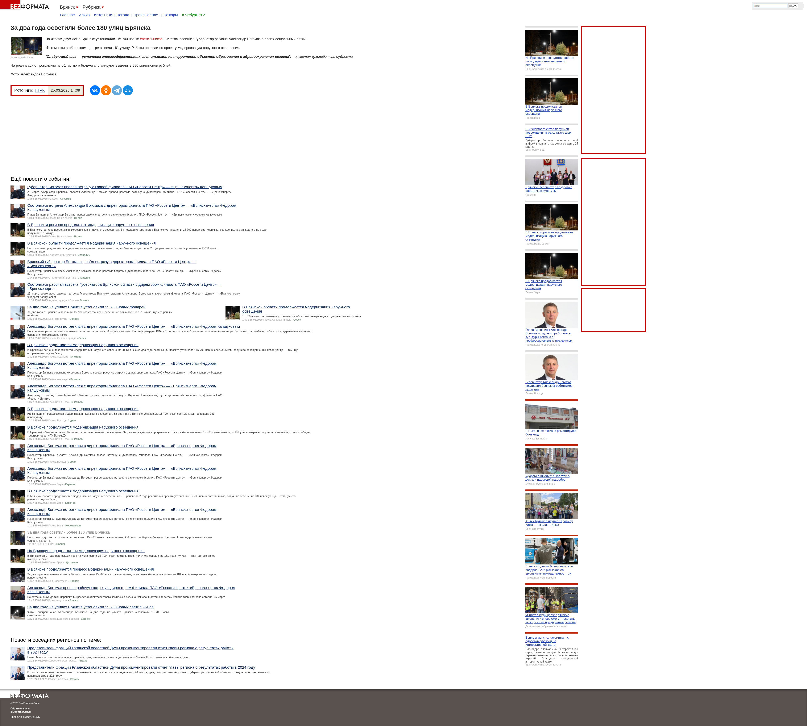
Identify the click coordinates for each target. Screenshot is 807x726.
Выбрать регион (21, 711)
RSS (37, 716)
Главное (67, 15)
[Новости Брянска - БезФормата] (25, 5)
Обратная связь (20, 708)
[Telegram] (117, 90)
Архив (84, 15)
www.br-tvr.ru (25, 57)
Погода (122, 15)
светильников (151, 39)
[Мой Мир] (128, 90)
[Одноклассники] (106, 90)
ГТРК (40, 90)
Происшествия (146, 15)
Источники (103, 15)
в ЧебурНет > (194, 15)
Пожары (171, 15)
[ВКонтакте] (95, 90)
